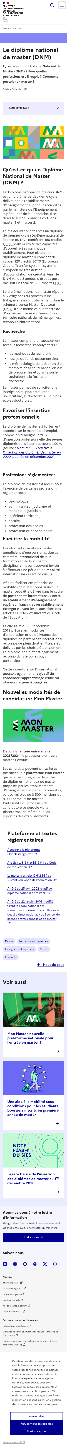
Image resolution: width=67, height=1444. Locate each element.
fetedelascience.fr (12, 1311)
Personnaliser (37, 1416)
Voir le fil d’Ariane (12, 28)
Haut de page (53, 964)
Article (44, 949)
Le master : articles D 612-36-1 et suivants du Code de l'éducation (30, 877)
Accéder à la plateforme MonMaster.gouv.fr (23, 851)
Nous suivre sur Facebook (25, 1264)
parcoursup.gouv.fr (13, 1288)
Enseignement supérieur (19, 949)
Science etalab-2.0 (12, 1442)
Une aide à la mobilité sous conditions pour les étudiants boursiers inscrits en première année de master (33, 1108)
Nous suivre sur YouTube (55, 1264)
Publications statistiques (15, 1326)
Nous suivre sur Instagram (15, 1264)
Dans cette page (19, 108)
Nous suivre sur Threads (35, 1264)
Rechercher (52, 5)
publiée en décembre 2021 (32, 452)
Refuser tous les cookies (36, 1423)
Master (9, 941)
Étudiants (10, 957)
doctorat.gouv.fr (11, 1300)
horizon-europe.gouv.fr (15, 1305)
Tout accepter (36, 1431)
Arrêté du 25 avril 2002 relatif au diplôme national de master (29, 890)
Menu (62, 5)
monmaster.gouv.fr (12, 1294)
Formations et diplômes (33, 941)
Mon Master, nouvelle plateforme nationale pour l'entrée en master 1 (30, 1038)
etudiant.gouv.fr (11, 1282)
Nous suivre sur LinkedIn (5, 1264)
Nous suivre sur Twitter (45, 1264)
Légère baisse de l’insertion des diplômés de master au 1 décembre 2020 (33, 1178)
